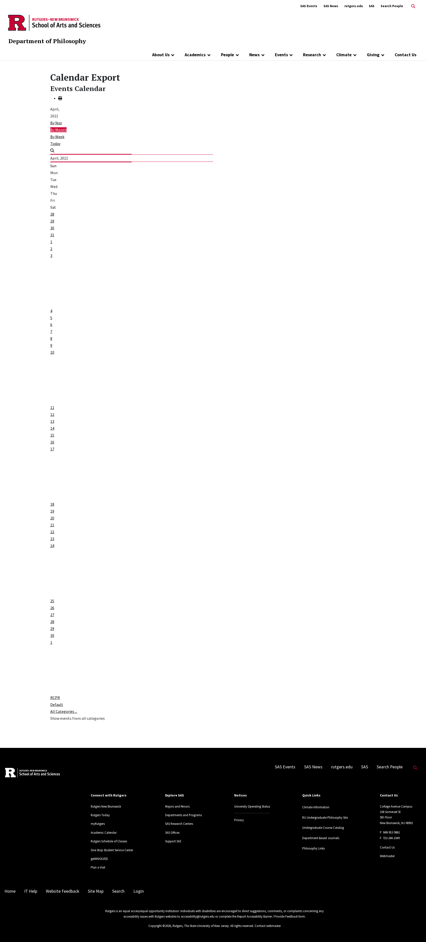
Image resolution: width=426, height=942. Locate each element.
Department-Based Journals (320, 838)
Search (118, 891)
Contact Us (405, 54)
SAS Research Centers (179, 824)
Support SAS (173, 841)
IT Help (30, 891)
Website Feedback (62, 891)
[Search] (52, 150)
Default (56, 704)
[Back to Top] (415, 930)
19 (52, 511)
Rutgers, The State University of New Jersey (201, 926)
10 (52, 352)
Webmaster (387, 856)
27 (52, 614)
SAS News (330, 6)
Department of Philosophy (47, 41)
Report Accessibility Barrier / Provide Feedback (267, 916)
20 (52, 518)
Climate (344, 54)
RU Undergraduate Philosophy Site (325, 817)
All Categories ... (63, 711)
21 (52, 524)
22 (52, 531)
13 (52, 421)
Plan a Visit (98, 867)
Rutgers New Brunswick (106, 806)
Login (138, 891)
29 (52, 221)
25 (52, 600)
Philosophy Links (313, 848)
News (254, 54)
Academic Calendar (104, 832)
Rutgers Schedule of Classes (109, 841)
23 (52, 538)
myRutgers (98, 824)
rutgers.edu (353, 6)
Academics (195, 54)
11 (52, 407)
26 (52, 607)
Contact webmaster (268, 926)
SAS (371, 6)
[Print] (60, 98)
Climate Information (315, 807)
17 (52, 448)
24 (52, 545)
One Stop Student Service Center (112, 850)
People (227, 54)
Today (55, 143)
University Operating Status (252, 806)
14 (52, 428)
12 (52, 414)
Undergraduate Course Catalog (323, 828)
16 (52, 442)
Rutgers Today (100, 815)
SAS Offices (172, 832)
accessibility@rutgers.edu (197, 916)
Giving (373, 54)
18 (52, 504)
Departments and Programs (183, 815)
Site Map (96, 891)
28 (52, 214)
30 (52, 227)
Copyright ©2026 (159, 926)
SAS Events (308, 6)
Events (281, 54)
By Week (57, 136)
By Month (58, 129)
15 (52, 435)
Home (10, 891)
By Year (56, 122)
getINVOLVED (99, 859)
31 (52, 234)
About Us (161, 54)
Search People (392, 6)
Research (312, 54)
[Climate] (355, 55)
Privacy (239, 820)
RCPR (55, 697)
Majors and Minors (177, 806)
